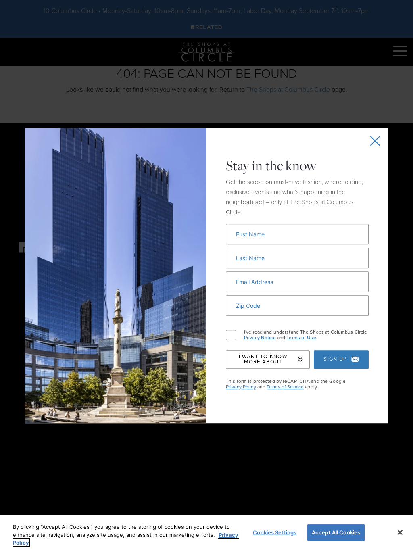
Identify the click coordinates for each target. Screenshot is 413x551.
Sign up (335, 359)
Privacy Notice (260, 338)
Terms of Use (301, 338)
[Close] (400, 532)
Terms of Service (285, 386)
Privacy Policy (241, 386)
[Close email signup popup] (375, 141)
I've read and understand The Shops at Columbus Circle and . (305, 335)
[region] (206, 533)
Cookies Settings (274, 532)
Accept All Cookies (336, 532)
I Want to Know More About (263, 359)
